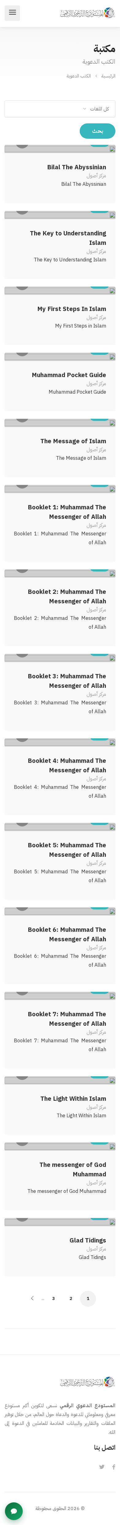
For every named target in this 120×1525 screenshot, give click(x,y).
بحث (97, 131)
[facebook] (113, 1467)
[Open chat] (14, 1511)
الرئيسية (108, 76)
